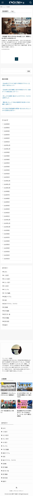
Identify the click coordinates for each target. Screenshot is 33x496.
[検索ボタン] (30, 2)
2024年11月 (7, 184)
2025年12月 (7, 145)
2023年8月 (7, 234)
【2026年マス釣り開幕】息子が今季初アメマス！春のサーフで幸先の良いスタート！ (16, 90)
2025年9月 (7, 152)
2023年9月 (7, 230)
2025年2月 (7, 173)
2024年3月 (7, 209)
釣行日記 (6, 321)
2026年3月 (7, 135)
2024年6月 (7, 198)
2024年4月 (7, 205)
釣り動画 (6, 311)
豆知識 (6, 307)
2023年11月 (7, 223)
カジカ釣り (7, 279)
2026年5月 (7, 127)
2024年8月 (7, 191)
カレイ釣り (7, 282)
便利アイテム (7, 296)
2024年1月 (7, 216)
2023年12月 (7, 220)
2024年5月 (7, 202)
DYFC (5, 272)
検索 (28, 71)
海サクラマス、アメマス (10, 304)
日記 (5, 300)
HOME (11, 490)
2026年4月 (7, 131)
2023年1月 (7, 258)
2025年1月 (7, 177)
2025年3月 (7, 170)
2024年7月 (7, 195)
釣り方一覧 (7, 314)
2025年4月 (7, 166)
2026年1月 (7, 142)
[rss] (16, 487)
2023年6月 (7, 241)
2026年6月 (7, 124)
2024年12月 (7, 181)
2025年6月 (7, 159)
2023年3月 (7, 251)
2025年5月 (7, 163)
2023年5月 (7, 244)
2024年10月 (7, 188)
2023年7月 (7, 237)
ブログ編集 (7, 293)
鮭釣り (6, 325)
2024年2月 (7, 212)
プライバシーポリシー (18, 490)
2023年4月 (7, 248)
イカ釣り (6, 275)
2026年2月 (7, 138)
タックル (6, 289)
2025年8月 (7, 156)
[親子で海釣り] (16, 2)
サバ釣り (6, 286)
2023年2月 (7, 255)
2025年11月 (7, 149)
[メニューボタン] (2, 2)
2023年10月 (7, 227)
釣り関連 (6, 318)
